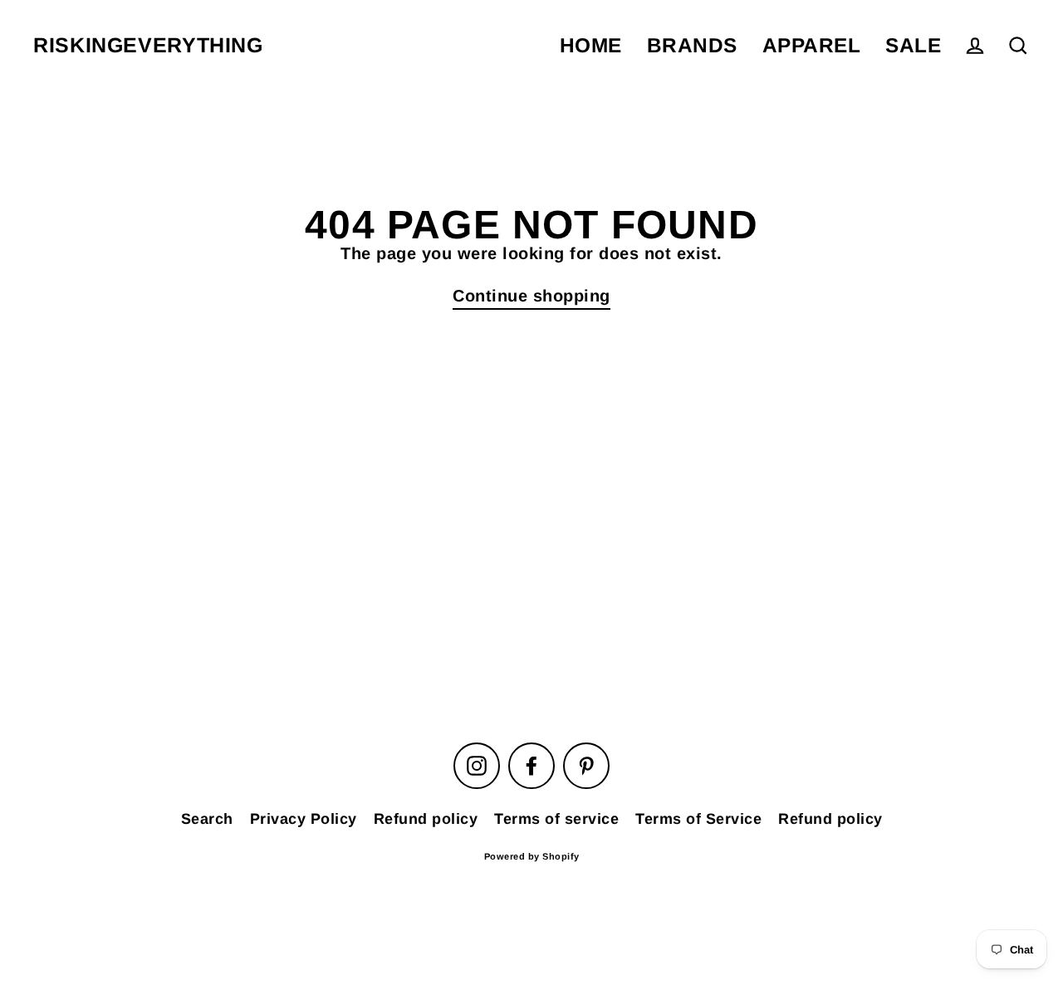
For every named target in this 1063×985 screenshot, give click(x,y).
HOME (591, 45)
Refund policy (426, 819)
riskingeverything (148, 45)
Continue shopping (531, 296)
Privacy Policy (303, 819)
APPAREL (811, 45)
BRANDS (692, 45)
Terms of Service (698, 819)
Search (207, 819)
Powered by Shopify (532, 856)
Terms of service (556, 819)
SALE (913, 45)
